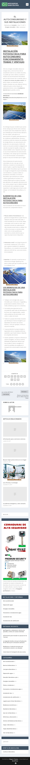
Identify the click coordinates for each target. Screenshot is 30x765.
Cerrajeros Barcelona (9, 669)
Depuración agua (8, 605)
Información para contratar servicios (14, 439)
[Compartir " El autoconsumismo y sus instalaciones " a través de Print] (18, 379)
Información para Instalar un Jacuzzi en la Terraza (15, 636)
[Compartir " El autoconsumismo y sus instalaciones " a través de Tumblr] (15, 376)
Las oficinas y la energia (10, 482)
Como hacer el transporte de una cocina (14, 652)
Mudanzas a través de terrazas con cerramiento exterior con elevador (13, 647)
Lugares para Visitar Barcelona (11, 701)
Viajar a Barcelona (8, 725)
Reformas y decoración (9, 717)
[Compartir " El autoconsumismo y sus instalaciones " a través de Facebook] (5, 376)
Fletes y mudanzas (8, 685)
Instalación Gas (7, 617)
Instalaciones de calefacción (11, 620)
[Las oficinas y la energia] (15, 472)
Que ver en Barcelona (9, 713)
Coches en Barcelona (9, 752)
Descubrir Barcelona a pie (10, 677)
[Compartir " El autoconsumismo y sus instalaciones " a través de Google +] (11, 376)
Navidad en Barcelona (9, 709)
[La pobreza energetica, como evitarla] (15, 494)
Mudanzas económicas (9, 705)
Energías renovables (10, 27)
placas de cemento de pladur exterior (14, 80)
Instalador (14, 25)
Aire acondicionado (8, 601)
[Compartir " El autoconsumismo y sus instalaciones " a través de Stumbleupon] (11, 379)
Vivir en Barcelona (8, 733)
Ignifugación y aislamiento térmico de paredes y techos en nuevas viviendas (14, 630)
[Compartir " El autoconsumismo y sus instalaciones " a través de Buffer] (24, 376)
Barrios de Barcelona (9, 665)
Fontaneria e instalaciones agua (12, 612)
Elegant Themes (13, 759)
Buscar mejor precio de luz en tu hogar (14, 460)
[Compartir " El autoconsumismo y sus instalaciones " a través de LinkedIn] (21, 376)
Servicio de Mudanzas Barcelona (12, 721)
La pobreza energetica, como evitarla (14, 503)
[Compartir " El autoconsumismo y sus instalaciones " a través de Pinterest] (18, 376)
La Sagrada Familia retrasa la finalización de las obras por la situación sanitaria (14, 641)
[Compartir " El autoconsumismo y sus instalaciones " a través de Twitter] (8, 376)
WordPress (15, 761)
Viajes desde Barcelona (9, 728)
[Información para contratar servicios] (15, 429)
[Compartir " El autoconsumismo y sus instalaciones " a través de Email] (15, 379)
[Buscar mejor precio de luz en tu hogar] (15, 450)
